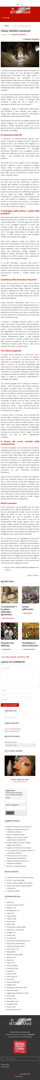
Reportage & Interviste (14, 988)
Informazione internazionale (16, 941)
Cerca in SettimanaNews (13, 729)
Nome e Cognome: (13, 805)
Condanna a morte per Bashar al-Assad (20, 877)
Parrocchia (10, 966)
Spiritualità (10, 1001)
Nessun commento (19, 34)
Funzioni (9, 935)
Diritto (9, 924)
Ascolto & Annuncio (13, 905)
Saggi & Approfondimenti (15, 993)
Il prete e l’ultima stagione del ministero (20, 883)
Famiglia (9, 932)
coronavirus (21, 657)
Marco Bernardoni (8, 618)
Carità (9, 913)
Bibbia (9, 908)
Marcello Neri (28, 613)
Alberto (9, 827)
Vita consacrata (12, 1010)
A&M (23, 1076)
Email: (8, 798)
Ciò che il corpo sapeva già (15, 880)
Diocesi (9, 921)
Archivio (9, 902)
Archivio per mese (11, 742)
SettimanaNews (14, 1074)
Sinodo (9, 996)
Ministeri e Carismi (13, 955)
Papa (8, 963)
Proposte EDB (11, 982)
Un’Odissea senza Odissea (22, 827)
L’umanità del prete (18, 835)
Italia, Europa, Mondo (14, 943)
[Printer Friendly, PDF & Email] (32, 577)
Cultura (9, 919)
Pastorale (10, 968)
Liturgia (9, 952)
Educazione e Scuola (13, 930)
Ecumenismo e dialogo (14, 927)
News (8, 960)
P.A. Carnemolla (12, 850)
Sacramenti (10, 990)
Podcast (9, 971)
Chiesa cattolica (10, 657)
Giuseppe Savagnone (31, 39)
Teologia (10, 1004)
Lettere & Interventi (13, 946)
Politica (9, 974)
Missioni (9, 957)
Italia (27, 657)
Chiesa (6, 26)
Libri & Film (10, 949)
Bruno (9, 866)
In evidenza (10, 938)
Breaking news (11, 910)
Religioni (9, 985)
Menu (5, 18)
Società (9, 999)
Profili (8, 979)
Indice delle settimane (12, 731)
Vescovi (9, 1007)
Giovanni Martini (12, 843)
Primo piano (11, 977)
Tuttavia (7, 570)
